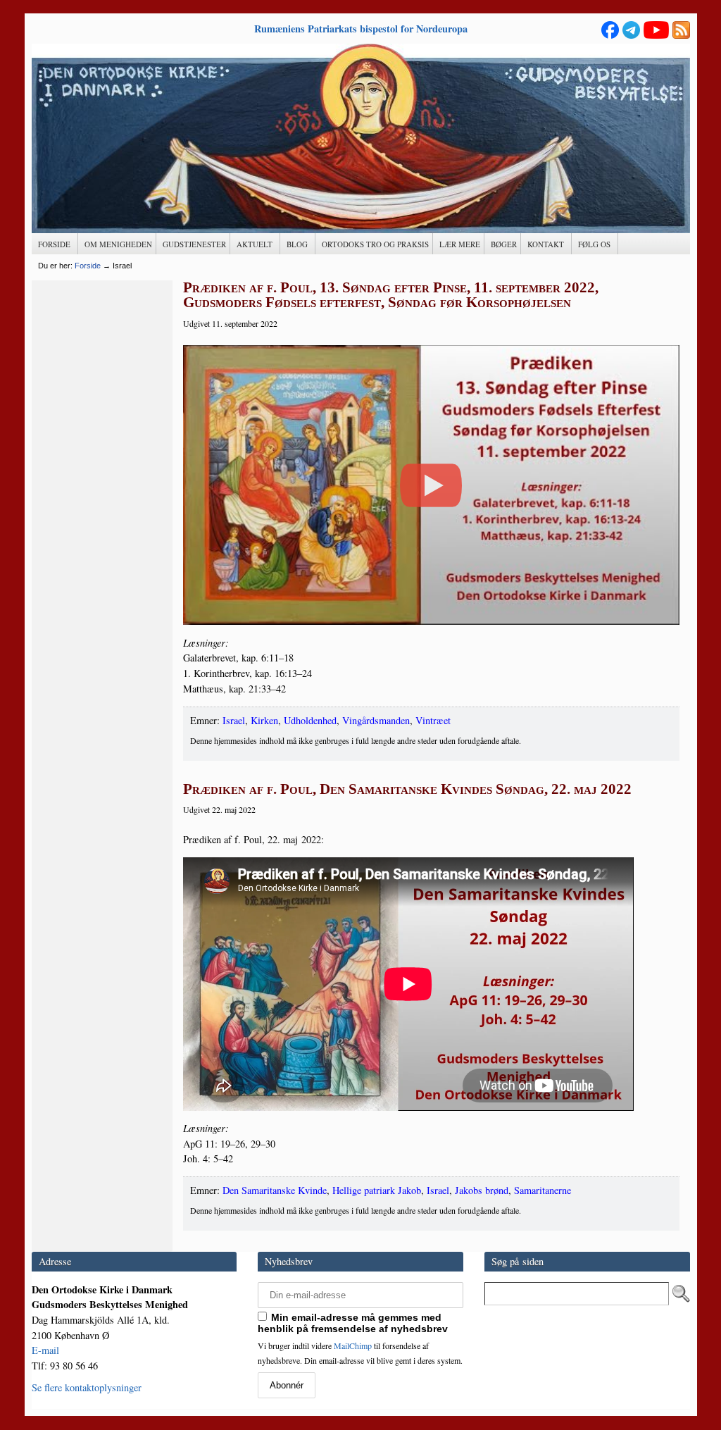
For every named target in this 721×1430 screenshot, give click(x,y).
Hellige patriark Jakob (376, 1190)
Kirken (264, 720)
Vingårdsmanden (376, 720)
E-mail (45, 1350)
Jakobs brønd (481, 1190)
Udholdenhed (310, 720)
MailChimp (353, 1345)
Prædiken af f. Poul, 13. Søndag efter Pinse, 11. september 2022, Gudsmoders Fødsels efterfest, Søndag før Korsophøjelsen (390, 295)
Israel (233, 720)
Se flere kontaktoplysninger (87, 1387)
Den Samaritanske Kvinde (274, 1190)
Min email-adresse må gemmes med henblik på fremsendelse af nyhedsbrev (353, 1323)
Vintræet (433, 720)
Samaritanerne (542, 1190)
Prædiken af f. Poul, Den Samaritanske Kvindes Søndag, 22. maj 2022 (407, 789)
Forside (88, 265)
